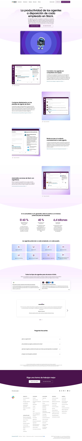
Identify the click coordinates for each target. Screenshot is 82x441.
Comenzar (58, 1)
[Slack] (14, 2)
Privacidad (20, 436)
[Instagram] (61, 390)
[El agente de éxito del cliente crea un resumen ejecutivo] (56, 106)
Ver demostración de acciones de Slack (19, 186)
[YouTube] (67, 390)
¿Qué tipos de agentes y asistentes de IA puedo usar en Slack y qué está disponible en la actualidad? (40, 348)
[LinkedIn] (59, 390)
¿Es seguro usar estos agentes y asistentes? (29, 353)
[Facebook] (63, 390)
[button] (68, 310)
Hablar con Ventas (65, 1)
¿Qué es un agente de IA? (26, 338)
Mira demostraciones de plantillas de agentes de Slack (21, 112)
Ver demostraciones (47, 25)
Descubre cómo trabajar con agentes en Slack (55, 81)
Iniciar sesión (52, 1)
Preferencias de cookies (30, 436)
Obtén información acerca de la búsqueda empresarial (56, 148)
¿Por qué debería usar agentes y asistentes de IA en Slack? (32, 343)
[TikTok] (69, 390)
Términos (24, 436)
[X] (65, 390)
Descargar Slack (14, 436)
